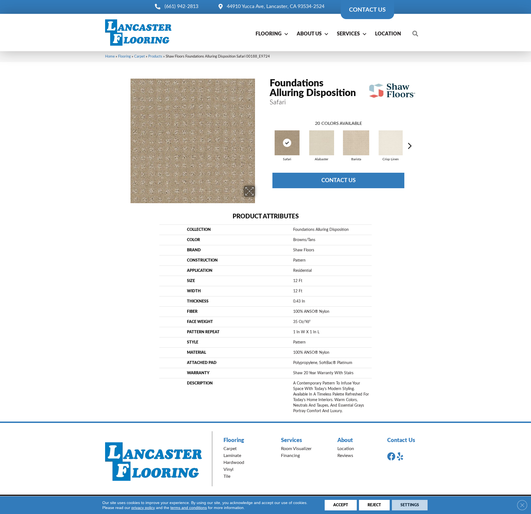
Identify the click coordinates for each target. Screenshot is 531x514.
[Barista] (356, 143)
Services (348, 34)
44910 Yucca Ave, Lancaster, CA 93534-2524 (275, 6)
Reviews (345, 455)
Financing (290, 455)
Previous (267, 137)
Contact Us (338, 180)
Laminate (232, 455)
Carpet (139, 56)
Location (388, 34)
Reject (374, 505)
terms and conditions (188, 507)
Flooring (269, 34)
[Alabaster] (321, 143)
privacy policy (143, 507)
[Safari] (287, 143)
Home (110, 56)
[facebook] (391, 456)
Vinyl (228, 469)
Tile (226, 476)
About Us (309, 34)
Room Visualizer (296, 448)
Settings (409, 505)
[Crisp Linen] (390, 143)
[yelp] (400, 456)
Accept (340, 505)
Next (410, 137)
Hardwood (233, 462)
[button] (286, 34)
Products (155, 56)
